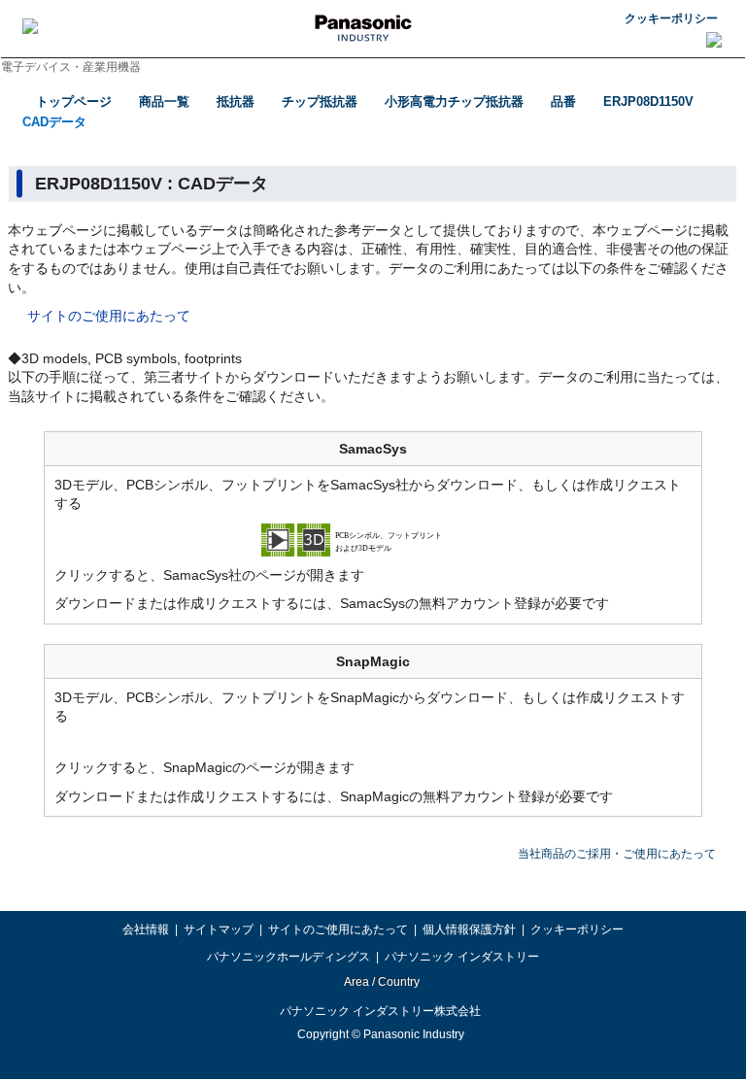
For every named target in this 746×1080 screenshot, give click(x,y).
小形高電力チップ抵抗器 (454, 101)
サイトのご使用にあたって (108, 315)
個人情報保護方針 (469, 929)
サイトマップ (219, 929)
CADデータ (54, 122)
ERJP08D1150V (648, 101)
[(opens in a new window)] (373, 538)
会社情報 (145, 929)
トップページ (74, 101)
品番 (563, 101)
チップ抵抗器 (319, 101)
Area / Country (381, 982)
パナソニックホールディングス (288, 956)
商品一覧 (164, 101)
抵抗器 (235, 101)
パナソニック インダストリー (462, 956)
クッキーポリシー (671, 18)
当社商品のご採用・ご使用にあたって (617, 854)
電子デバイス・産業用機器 (71, 67)
